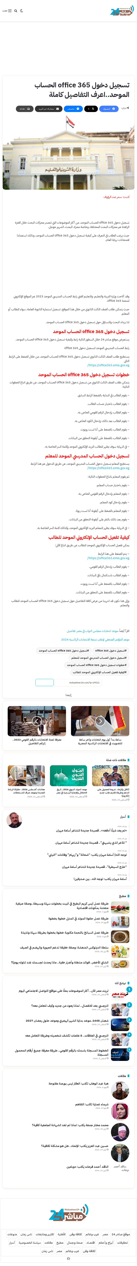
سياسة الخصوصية (30, 1242)
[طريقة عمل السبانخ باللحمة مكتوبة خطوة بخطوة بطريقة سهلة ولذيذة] (120, 936)
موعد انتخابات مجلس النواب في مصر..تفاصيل (92, 631)
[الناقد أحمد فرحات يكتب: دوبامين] (120, 1174)
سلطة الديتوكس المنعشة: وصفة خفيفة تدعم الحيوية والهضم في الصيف (64, 947)
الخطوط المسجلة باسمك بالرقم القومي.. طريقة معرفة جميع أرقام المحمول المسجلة (61, 1052)
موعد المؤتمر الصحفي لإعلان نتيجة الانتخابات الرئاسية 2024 (95, 639)
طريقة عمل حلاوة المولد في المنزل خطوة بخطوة (78, 918)
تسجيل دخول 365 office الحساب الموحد (63, 651)
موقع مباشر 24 (121, 1234)
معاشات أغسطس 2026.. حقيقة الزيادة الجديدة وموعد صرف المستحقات (26, 791)
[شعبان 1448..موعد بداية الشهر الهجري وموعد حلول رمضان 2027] (120, 1024)
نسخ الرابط (44, 682)
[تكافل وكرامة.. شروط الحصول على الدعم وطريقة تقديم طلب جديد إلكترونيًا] (110, 775)
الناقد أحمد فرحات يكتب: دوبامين (87, 1166)
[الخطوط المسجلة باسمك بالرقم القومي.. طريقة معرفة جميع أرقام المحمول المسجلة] (120, 1054)
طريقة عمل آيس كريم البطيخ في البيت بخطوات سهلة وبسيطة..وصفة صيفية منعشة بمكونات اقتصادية (62, 905)
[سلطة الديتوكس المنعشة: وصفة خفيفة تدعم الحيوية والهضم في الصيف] (120, 951)
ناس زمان (26, 1234)
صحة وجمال (75, 1242)
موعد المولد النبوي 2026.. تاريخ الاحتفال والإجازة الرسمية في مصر (71, 791)
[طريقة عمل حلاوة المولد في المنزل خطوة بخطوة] (120, 922)
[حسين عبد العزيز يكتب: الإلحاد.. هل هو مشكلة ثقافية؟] (120, 1153)
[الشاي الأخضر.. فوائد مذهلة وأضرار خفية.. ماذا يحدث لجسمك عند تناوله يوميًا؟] (120, 964)
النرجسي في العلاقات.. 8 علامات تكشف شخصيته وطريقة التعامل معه (66, 1035)
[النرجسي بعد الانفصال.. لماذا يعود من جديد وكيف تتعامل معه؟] (120, 1010)
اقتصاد (90, 1242)
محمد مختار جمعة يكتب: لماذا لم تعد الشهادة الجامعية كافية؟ (70, 1125)
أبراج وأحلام (106, 1242)
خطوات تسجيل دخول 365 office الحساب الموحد (96, 665)
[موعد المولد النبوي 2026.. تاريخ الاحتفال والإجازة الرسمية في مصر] (68, 775)
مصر (105, 1234)
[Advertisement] (68, 48)
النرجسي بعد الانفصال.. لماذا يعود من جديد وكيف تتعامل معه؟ (69, 1005)
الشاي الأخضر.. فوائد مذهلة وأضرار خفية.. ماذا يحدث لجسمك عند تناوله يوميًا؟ (59, 962)
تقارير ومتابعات (45, 1234)
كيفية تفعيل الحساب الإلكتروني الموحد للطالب (99, 672)
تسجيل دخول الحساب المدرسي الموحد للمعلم (98, 658)
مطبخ (59, 1242)
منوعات (12, 1234)
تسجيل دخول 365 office (110, 651)
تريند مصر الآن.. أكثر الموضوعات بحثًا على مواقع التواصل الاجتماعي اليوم (63, 990)
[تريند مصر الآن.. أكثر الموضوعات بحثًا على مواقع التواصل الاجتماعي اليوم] (120, 995)
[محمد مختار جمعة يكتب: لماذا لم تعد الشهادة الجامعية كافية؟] (120, 1132)
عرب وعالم (92, 1234)
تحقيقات (122, 1242)
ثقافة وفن (75, 1234)
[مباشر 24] (121, 10)
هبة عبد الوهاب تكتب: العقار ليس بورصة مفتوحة (78, 1083)
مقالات (48, 1242)
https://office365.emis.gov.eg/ (108, 365)
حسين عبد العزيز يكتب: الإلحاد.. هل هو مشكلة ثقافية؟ (74, 1146)
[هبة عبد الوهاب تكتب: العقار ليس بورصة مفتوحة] (120, 1090)
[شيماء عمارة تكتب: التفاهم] (120, 1111)
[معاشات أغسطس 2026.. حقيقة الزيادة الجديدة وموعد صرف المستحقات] (26, 775)
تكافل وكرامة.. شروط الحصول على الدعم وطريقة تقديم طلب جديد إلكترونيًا (113, 793)
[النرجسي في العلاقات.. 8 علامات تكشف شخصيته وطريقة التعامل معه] (120, 1039)
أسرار (12, 1242)
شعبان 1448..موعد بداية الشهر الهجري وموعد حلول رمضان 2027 (67, 1020)
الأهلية (62, 1234)
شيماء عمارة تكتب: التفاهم (91, 1104)
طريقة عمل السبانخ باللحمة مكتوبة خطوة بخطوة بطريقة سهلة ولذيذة (64, 932)
